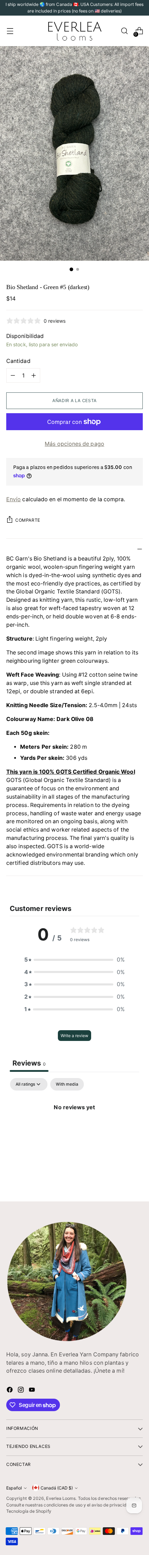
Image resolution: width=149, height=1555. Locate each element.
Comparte (27, 520)
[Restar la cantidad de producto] (13, 375)
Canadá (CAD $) (57, 1488)
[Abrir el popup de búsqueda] (124, 31)
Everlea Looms (61, 1498)
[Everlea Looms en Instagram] (21, 1391)
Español (14, 1488)
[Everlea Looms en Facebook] (10, 1391)
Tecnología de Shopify (28, 1511)
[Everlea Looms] (74, 30)
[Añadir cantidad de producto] (33, 375)
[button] (74, 960)
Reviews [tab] (29, 1063)
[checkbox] (67, 1084)
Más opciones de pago (74, 444)
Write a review (74, 1035)
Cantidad (18, 361)
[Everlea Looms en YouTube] (32, 1391)
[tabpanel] (74, 1131)
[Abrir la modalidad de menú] (10, 31)
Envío (13, 499)
